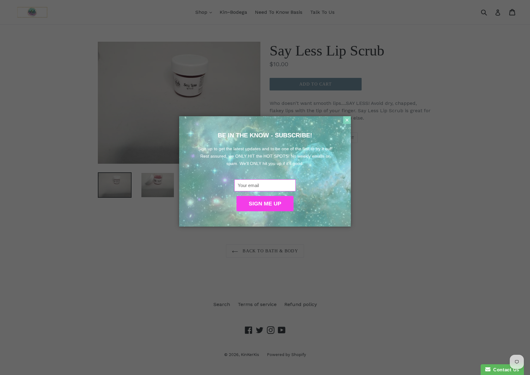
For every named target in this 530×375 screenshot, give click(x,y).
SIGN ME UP (265, 204)
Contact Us (504, 369)
